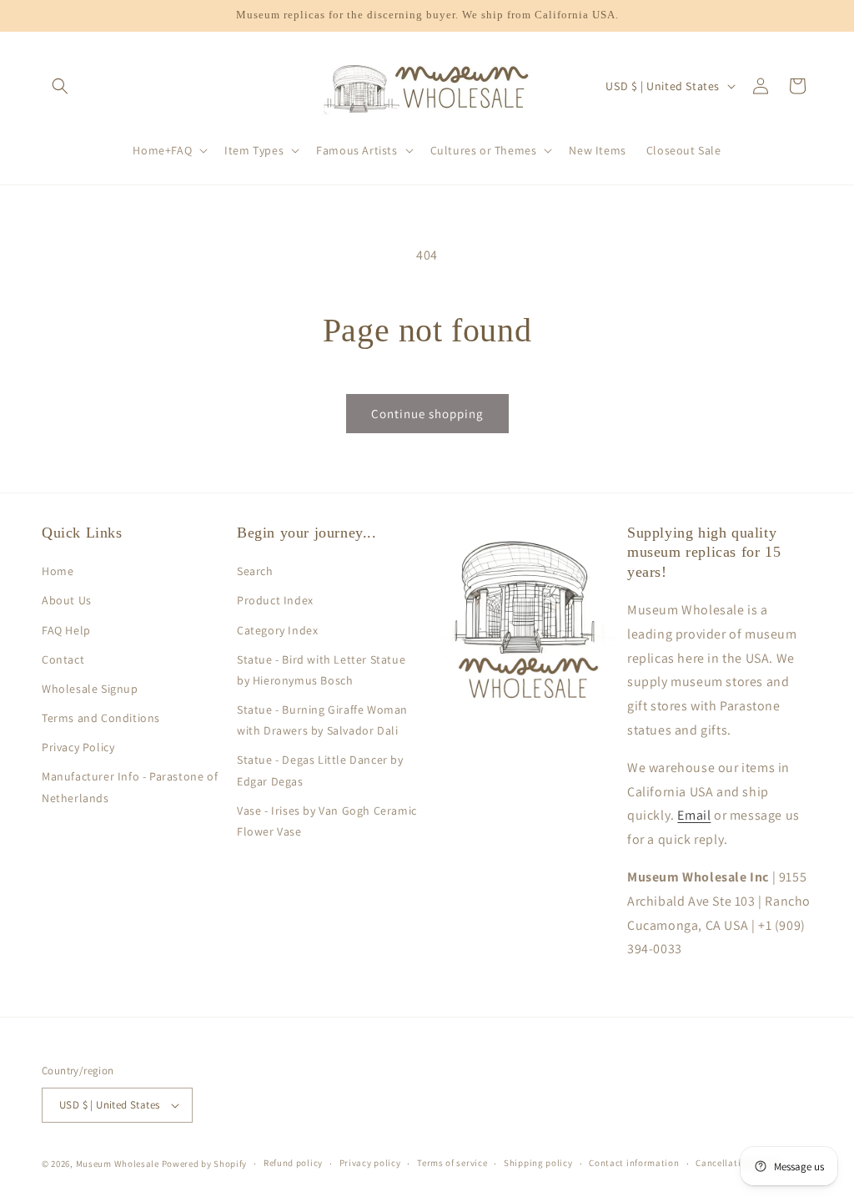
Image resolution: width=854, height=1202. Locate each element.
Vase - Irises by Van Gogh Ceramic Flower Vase (327, 821)
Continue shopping (427, 414)
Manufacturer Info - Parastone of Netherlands (130, 787)
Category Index (277, 630)
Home (57, 570)
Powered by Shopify (205, 1163)
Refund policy (293, 1163)
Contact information (634, 1163)
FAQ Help (66, 630)
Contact (63, 659)
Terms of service (452, 1163)
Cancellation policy (738, 1163)
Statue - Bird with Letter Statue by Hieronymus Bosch (321, 670)
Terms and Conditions (101, 717)
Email (694, 815)
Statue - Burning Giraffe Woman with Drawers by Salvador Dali (322, 720)
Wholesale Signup (90, 688)
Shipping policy (538, 1163)
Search (255, 570)
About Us (67, 600)
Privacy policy (370, 1163)
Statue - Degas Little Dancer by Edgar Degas (320, 770)
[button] (60, 86)
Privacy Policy (78, 747)
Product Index (275, 600)
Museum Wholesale (117, 1163)
